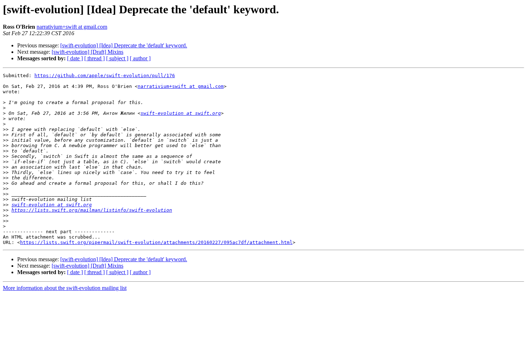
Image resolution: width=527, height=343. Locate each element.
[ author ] (140, 58)
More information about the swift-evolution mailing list (65, 288)
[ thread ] (94, 58)
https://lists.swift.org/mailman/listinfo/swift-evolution (91, 210)
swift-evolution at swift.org (181, 113)
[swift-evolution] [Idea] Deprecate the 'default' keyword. (123, 45)
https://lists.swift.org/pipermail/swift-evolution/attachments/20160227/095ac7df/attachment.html (156, 242)
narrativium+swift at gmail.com (72, 27)
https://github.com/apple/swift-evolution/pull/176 (104, 75)
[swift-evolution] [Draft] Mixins (87, 52)
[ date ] (75, 58)
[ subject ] (117, 58)
